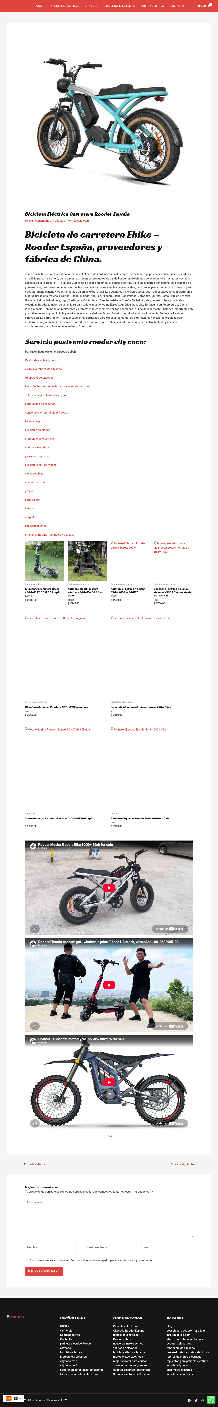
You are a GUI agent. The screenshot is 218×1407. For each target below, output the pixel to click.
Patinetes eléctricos (64, 5)
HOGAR (109, 1136)
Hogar (38, 5)
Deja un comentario (37, 220)
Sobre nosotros (152, 5)
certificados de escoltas (40, 404)
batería (29, 508)
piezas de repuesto (37, 456)
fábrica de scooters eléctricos (79, 1374)
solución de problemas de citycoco (47, 395)
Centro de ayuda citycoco (41, 360)
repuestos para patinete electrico (187, 1361)
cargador (31, 517)
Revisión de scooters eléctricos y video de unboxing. (58, 386)
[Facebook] (189, 1400)
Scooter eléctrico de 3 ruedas (131, 1374)
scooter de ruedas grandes (130, 1365)
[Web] (167, 1248)
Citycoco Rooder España (128, 1330)
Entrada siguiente (184, 1164)
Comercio (66, 1330)
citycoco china (34, 473)
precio (29, 491)
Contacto (176, 5)
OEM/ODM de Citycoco (39, 377)
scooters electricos (37, 447)
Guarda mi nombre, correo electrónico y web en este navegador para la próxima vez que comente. (91, 1260)
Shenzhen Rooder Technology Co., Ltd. (49, 534)
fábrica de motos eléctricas (184, 1356)
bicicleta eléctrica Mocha (41, 465)
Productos (58, 220)
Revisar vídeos (122, 1339)
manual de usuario (36, 482)
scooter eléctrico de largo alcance (81, 1369)
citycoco (65, 1348)
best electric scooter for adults (186, 1330)
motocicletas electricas (40, 438)
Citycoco (91, 5)
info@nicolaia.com (178, 1334)
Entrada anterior (33, 1164)
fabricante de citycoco (181, 1348)
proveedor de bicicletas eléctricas (188, 1352)
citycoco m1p (68, 1361)
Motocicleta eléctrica (73, 1356)
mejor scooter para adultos (130, 1361)
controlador (32, 499)
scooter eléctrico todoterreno (132, 1369)
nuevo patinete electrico (128, 1343)
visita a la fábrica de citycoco (43, 369)
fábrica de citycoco (125, 1348)
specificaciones (36, 525)
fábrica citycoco (35, 421)
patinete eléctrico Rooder (76, 1343)
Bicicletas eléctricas (119, 5)
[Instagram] (202, 1400)
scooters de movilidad (180, 1374)
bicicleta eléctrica (71, 1352)
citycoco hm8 (68, 1365)
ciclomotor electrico (179, 1369)
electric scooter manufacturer (185, 1339)
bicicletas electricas (37, 430)
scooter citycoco (177, 1365)
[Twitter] (196, 1400)
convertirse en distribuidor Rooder (46, 412)
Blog (169, 1326)
